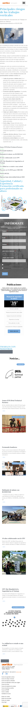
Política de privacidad (6, 698)
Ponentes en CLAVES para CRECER (11, 170)
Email (4, 237)
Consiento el (14, 268)
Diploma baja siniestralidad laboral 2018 (12, 177)
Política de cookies (6, 696)
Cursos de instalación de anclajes (9, 686)
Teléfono (4, 244)
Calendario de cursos (6, 693)
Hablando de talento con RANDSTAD (11, 154)
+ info (3, 411)
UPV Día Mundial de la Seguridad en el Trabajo (10, 590)
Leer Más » (2, 149)
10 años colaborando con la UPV (10, 157)
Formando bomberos (6, 150)
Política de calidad (6, 700)
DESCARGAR (14, 331)
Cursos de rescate (5, 684)
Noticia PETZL (4, 173)
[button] (24, 3)
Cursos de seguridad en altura (8, 676)
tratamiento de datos (17, 268)
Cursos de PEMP (5, 690)
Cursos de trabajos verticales (8, 678)
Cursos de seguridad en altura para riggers (11, 682)
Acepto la (13, 265)
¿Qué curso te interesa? (8, 251)
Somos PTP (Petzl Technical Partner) (11, 147)
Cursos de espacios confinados (8, 680)
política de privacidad (16, 265)
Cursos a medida (5, 691)
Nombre (4, 231)
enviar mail (18, 672)
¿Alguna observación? (8, 257)
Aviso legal (4, 702)
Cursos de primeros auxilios (8, 688)
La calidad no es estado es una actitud (11, 166)
